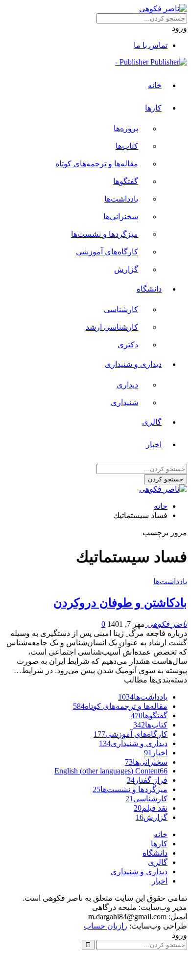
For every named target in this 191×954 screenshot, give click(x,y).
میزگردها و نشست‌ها (104, 234)
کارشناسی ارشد (112, 327)
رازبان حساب (105, 926)
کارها (153, 108)
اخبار (154, 444)
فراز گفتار (147, 780)
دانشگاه (149, 289)
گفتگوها (125, 181)
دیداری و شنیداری (133, 364)
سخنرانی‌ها (120, 216)
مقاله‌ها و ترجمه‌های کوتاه (96, 163)
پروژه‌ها (126, 128)
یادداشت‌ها (121, 199)
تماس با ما (150, 45)
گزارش (126, 269)
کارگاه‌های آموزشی (107, 252)
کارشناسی (121, 309)
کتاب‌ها (127, 146)
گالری (152, 422)
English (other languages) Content (110, 771)
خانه (155, 85)
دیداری (127, 385)
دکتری (128, 345)
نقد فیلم (150, 808)
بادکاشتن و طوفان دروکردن (120, 602)
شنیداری (124, 402)
